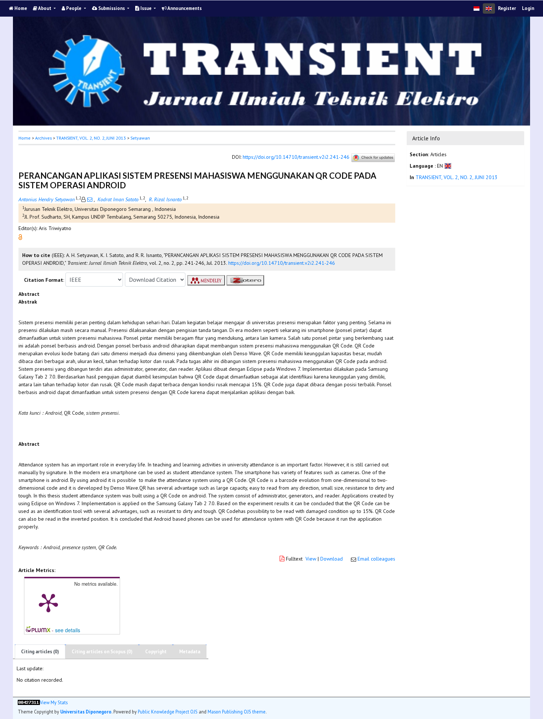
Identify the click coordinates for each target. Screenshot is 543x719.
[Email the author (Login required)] (90, 199)
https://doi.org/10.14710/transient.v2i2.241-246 (296, 157)
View (310, 558)
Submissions (111, 8)
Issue (146, 8)
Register (507, 8)
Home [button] (24, 138)
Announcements (184, 8)
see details (67, 630)
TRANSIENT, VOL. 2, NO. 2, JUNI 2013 (91, 138)
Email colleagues (376, 558)
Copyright (156, 651)
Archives (43, 138)
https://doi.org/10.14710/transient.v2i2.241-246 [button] (281, 263)
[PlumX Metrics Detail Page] (48, 602)
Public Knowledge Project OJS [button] (168, 712)
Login (528, 8)
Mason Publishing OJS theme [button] (237, 712)
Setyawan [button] (140, 138)
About (44, 8)
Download (331, 558)
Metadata (189, 651)
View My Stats (54, 702)
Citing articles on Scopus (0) (102, 651)
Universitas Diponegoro (86, 712)
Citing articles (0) (40, 651)
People (73, 8)
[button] (20, 236)
